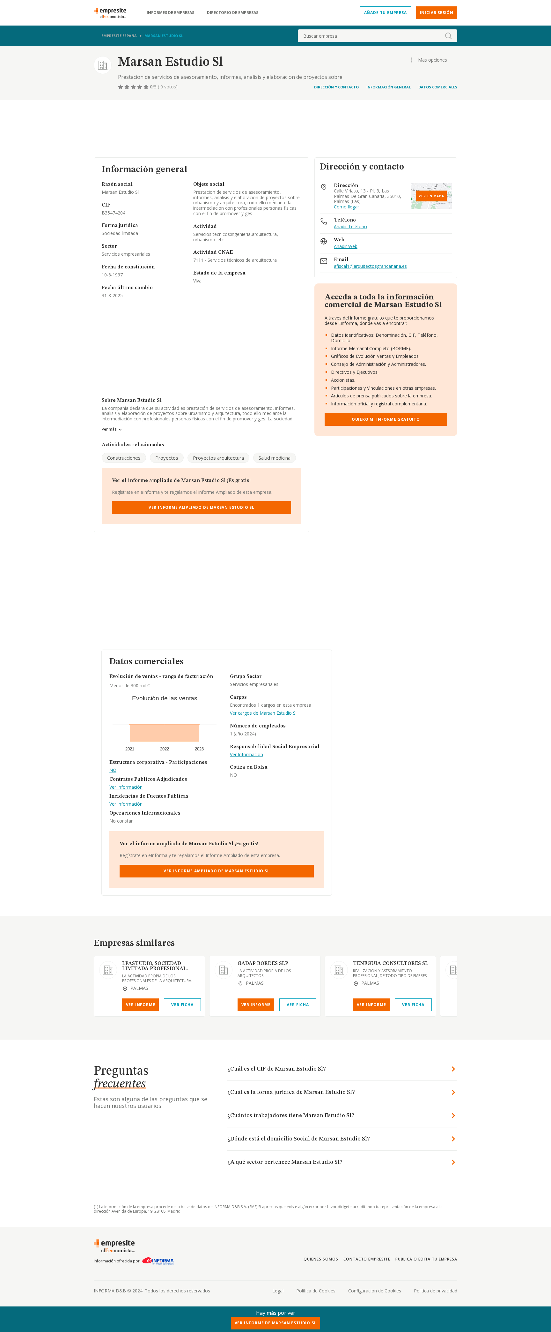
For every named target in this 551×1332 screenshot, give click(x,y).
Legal (277, 1291)
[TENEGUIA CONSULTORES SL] (339, 970)
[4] (140, 86)
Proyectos (166, 458)
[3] (134, 86)
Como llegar (346, 207)
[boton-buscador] (448, 35)
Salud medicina (274, 458)
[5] (146, 86)
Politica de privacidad (435, 1291)
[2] (127, 86)
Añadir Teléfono (350, 227)
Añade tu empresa (385, 12)
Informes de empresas (170, 13)
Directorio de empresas (232, 13)
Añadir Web (345, 246)
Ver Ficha (182, 1004)
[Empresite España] (112, 13)
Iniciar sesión (436, 12)
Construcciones (124, 458)
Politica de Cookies (315, 1291)
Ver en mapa (431, 196)
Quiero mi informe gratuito (386, 419)
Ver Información (126, 787)
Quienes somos (321, 1259)
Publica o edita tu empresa (426, 1259)
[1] (121, 86)
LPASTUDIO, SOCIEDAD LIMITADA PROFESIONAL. (155, 966)
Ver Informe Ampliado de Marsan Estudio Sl (201, 507)
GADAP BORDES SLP (263, 963)
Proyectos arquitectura (218, 458)
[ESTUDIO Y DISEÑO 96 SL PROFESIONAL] (454, 970)
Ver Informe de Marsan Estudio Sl (276, 1323)
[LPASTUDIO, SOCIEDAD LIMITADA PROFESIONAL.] (108, 970)
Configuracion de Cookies (374, 1291)
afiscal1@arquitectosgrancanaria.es (370, 266)
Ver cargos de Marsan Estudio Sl (263, 713)
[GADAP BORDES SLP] (223, 970)
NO (112, 770)
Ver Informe (140, 1004)
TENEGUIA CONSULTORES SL (390, 963)
